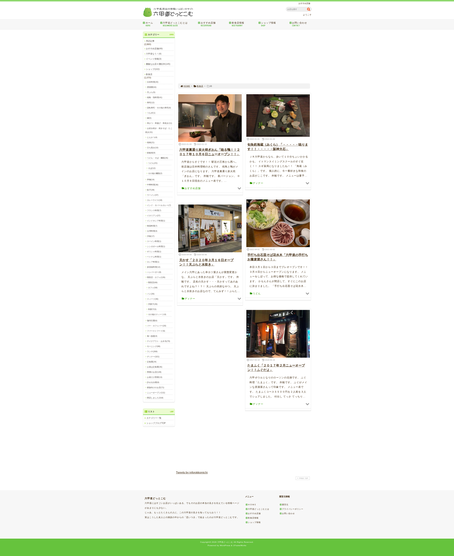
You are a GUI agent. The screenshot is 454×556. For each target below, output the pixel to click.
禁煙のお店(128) (154, 372)
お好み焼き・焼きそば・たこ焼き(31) (158, 130)
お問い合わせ (299, 24)
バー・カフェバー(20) (156, 326)
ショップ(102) (153, 69)
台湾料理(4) (152, 231)
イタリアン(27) (153, 215)
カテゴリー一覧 (153, 418)
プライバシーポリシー (292, 509)
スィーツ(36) (152, 299)
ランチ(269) (152, 351)
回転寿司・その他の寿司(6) (159, 108)
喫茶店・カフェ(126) (156, 277)
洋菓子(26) (152, 304)
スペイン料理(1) (154, 241)
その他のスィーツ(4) (157, 314)
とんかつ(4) (152, 137)
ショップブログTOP (156, 423)
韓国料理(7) (152, 226)
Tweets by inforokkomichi (192, 472)
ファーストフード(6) (156, 331)
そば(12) (152, 168)
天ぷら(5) (151, 92)
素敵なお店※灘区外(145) (158, 64)
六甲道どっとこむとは (175, 24)
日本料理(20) (152, 82)
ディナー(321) (153, 357)
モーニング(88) (153, 346)
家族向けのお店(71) (155, 387)
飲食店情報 (238, 24)
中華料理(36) (152, 185)
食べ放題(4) (152, 336)
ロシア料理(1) (153, 262)
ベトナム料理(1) (154, 257)
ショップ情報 (268, 24)
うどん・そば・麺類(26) (157, 158)
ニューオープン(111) (156, 393)
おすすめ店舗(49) (154, 48)
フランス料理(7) (154, 210)
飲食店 (200, 86)
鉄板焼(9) (151, 153)
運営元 (285, 504)
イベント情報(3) (153, 59)
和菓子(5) (152, 309)
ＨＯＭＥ (252, 504)
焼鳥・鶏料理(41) (154, 97)
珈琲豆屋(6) (152, 321)
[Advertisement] (244, 56)
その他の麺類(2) (155, 173)
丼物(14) (150, 179)
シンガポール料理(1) (156, 246)
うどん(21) (152, 163)
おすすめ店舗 (208, 24)
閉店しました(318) (155, 398)
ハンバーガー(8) (154, 272)
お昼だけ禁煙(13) (154, 377)
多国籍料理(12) (153, 267)
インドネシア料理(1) (156, 221)
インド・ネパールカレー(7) (159, 205)
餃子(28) (150, 190)
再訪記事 (150, 41)
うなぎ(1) (151, 113)
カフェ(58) (152, 288)
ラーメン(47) (152, 195)
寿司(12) (150, 102)
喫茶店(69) (152, 282)
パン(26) (150, 294)
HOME (187, 86)
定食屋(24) (151, 362)
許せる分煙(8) (153, 382)
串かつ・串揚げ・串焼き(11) (159, 123)
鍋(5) (149, 118)
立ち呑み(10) (152, 148)
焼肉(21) (150, 142)
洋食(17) (150, 236)
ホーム (149, 24)
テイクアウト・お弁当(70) (158, 341)
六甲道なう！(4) (153, 54)
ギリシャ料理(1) (154, 252)
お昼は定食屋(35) (154, 367)
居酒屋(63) (151, 87)
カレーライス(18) (154, 200)
